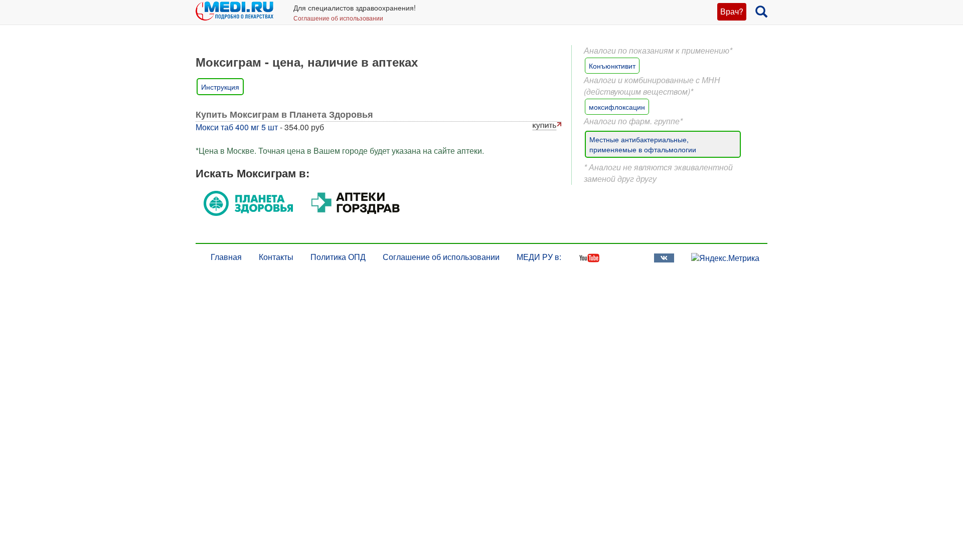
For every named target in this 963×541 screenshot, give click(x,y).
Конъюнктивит (612, 66)
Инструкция (220, 87)
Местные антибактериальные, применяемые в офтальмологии (642, 144)
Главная (226, 256)
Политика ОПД (338, 256)
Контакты (276, 256)
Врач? (731, 11)
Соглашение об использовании (338, 18)
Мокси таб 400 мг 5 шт (237, 127)
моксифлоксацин (617, 107)
